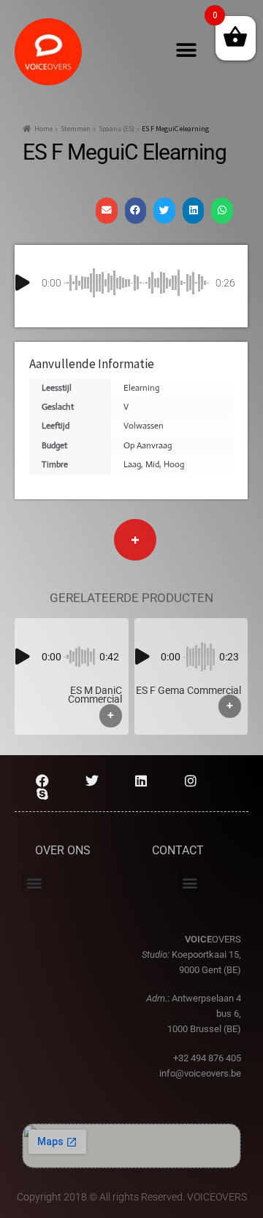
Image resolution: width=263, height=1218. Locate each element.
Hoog (174, 464)
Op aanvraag (147, 445)
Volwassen (143, 426)
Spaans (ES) (116, 128)
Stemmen (76, 128)
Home (43, 128)
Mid (152, 464)
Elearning (141, 388)
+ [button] (110, 715)
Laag (132, 464)
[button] (186, 50)
